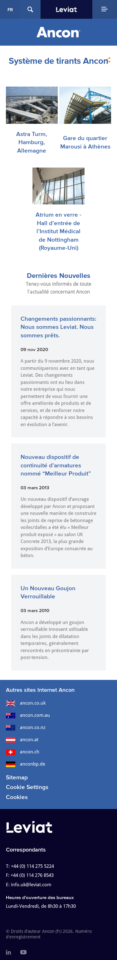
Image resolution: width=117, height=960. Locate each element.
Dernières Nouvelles (58, 275)
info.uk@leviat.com (31, 884)
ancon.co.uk (33, 703)
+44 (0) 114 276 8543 (32, 875)
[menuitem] (8, 952)
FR (10, 9)
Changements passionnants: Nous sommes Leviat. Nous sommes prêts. (58, 327)
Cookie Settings (27, 787)
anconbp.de (32, 764)
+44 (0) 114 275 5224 (32, 866)
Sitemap (17, 777)
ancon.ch (29, 752)
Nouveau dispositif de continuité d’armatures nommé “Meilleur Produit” (56, 465)
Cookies (17, 797)
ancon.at (29, 739)
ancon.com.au (35, 715)
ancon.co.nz (33, 727)
